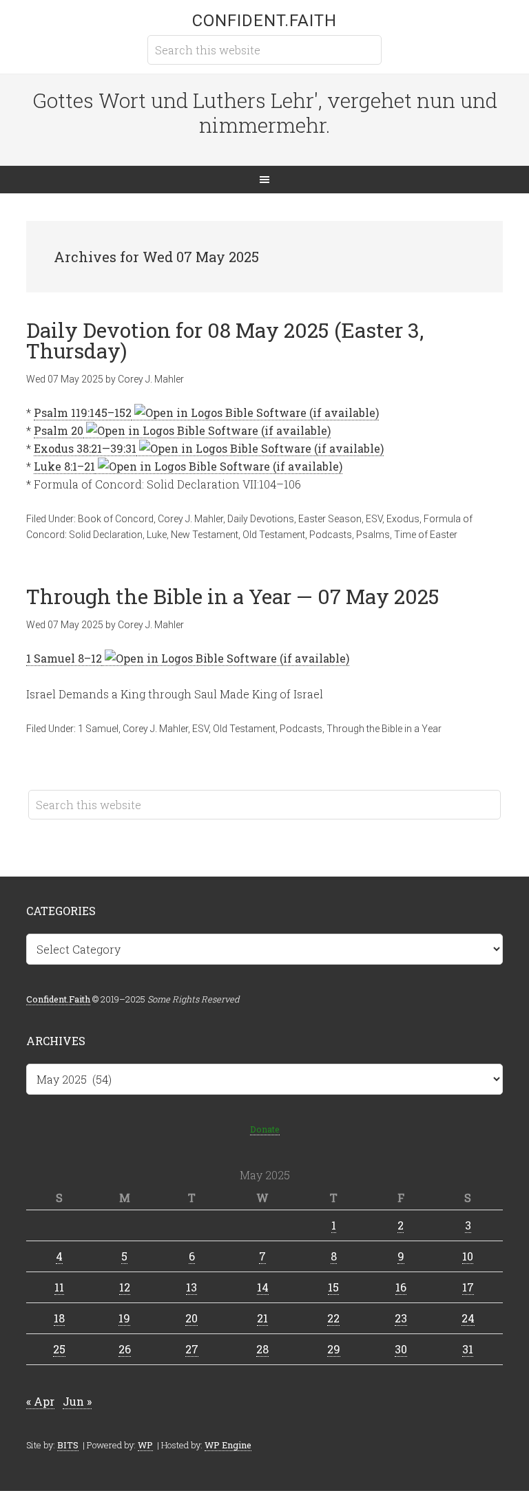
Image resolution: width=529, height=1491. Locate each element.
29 (333, 1349)
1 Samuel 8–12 (64, 658)
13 (191, 1287)
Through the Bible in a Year (384, 728)
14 (263, 1287)
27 (191, 1349)
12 (124, 1287)
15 (333, 1287)
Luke (157, 534)
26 (124, 1349)
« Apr (40, 1401)
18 (59, 1318)
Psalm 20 (58, 430)
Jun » (77, 1401)
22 (333, 1318)
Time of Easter (425, 534)
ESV (374, 518)
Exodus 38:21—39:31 (85, 448)
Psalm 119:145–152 (83, 412)
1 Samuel (98, 728)
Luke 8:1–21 (64, 466)
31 (467, 1349)
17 (468, 1287)
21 (262, 1318)
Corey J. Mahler (190, 518)
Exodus (402, 518)
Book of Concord (116, 518)
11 (59, 1287)
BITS (68, 1444)
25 (59, 1349)
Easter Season (330, 518)
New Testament (204, 534)
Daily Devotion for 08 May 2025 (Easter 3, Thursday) (225, 340)
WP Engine (228, 1444)
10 (467, 1256)
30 (401, 1349)
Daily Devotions (260, 518)
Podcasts (330, 534)
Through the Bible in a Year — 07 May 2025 (232, 596)
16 (400, 1287)
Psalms (373, 534)
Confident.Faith (264, 20)
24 (468, 1318)
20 (191, 1318)
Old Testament (273, 534)
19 (124, 1318)
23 (401, 1318)
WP (145, 1444)
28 (262, 1349)
